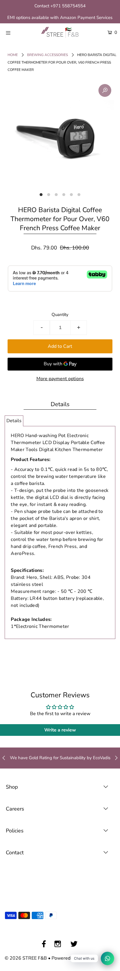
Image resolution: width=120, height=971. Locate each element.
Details (14, 421)
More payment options (60, 379)
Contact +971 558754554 (60, 6)
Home (13, 55)
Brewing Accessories (47, 55)
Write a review (60, 730)
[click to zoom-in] (104, 90)
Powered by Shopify (72, 958)
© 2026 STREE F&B (26, 958)
